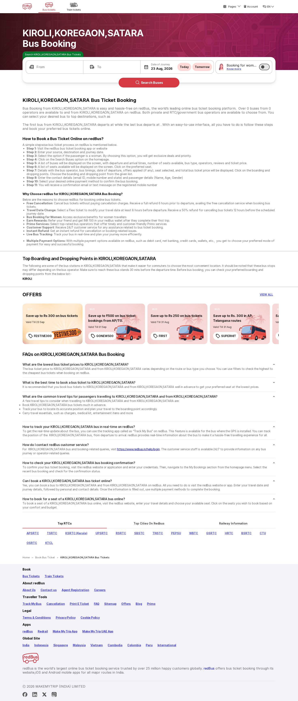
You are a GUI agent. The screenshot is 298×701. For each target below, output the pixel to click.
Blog (139, 603)
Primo (151, 603)
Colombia (134, 645)
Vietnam (96, 645)
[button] (54, 66)
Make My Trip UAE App (97, 631)
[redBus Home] (27, 6)
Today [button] (184, 67)
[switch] (264, 67)
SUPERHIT (228, 336)
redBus (28, 631)
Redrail (43, 631)
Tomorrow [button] (202, 67)
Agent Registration (75, 590)
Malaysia (79, 645)
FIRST (163, 336)
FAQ (96, 603)
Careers (100, 590)
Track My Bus (32, 603)
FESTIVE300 (43, 336)
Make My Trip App (65, 631)
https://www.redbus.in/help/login (138, 449)
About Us (29, 590)
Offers (126, 603)
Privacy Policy (66, 617)
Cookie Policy (90, 617)
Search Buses (152, 83)
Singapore (60, 645)
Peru (149, 645)
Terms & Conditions (37, 617)
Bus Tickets (31, 576)
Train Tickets (54, 576)
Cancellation (55, 603)
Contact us (49, 590)
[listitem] (30, 309)
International (167, 645)
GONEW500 (105, 336)
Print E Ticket (79, 603)
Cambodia (115, 645)
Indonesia (41, 645)
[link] (53, 324)
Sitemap (110, 603)
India (26, 645)
